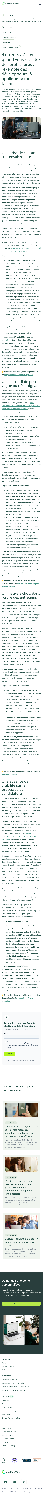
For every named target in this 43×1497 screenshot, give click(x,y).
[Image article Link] (21, 1110)
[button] (39, 3)
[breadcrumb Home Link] (3, 15)
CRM (36, 978)
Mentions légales (7, 1488)
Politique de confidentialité (24, 1488)
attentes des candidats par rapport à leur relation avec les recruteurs (19, 836)
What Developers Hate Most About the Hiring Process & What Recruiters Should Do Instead (21, 406)
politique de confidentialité (25, 1060)
